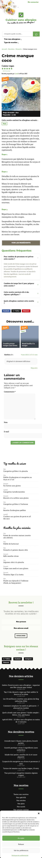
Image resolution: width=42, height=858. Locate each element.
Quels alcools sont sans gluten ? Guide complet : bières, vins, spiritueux (21, 713)
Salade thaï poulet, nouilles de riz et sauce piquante (21, 755)
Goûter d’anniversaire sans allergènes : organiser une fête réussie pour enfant (21, 686)
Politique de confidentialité (20, 855)
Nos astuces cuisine (21, 810)
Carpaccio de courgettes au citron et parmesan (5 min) (21, 762)
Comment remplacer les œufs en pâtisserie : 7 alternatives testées (21, 707)
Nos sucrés (21, 806)
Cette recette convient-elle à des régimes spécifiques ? (16, 293)
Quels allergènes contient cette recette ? (19, 302)
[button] (39, 813)
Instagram (28, 659)
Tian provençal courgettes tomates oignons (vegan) (21, 774)
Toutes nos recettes (21, 794)
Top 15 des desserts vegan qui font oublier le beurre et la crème (21, 693)
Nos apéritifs (21, 797)
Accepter (21, 838)
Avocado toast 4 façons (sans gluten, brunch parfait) (21, 742)
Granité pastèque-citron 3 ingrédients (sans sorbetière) (21, 749)
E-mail (6, 431)
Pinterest (26, 311)
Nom (6, 422)
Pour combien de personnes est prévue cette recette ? (18, 257)
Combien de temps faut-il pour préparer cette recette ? (19, 284)
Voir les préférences (21, 850)
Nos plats (21, 803)
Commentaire (10, 392)
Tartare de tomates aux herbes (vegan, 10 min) (21, 768)
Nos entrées (21, 800)
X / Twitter (16, 311)
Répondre (34, 368)
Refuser (21, 844)
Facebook (6, 311)
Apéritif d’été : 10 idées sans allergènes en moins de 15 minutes (21, 720)
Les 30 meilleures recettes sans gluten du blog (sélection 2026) (21, 700)
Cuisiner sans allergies (21, 19)
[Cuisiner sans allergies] (21, 14)
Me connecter (33, 2)
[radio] (2, 69)
